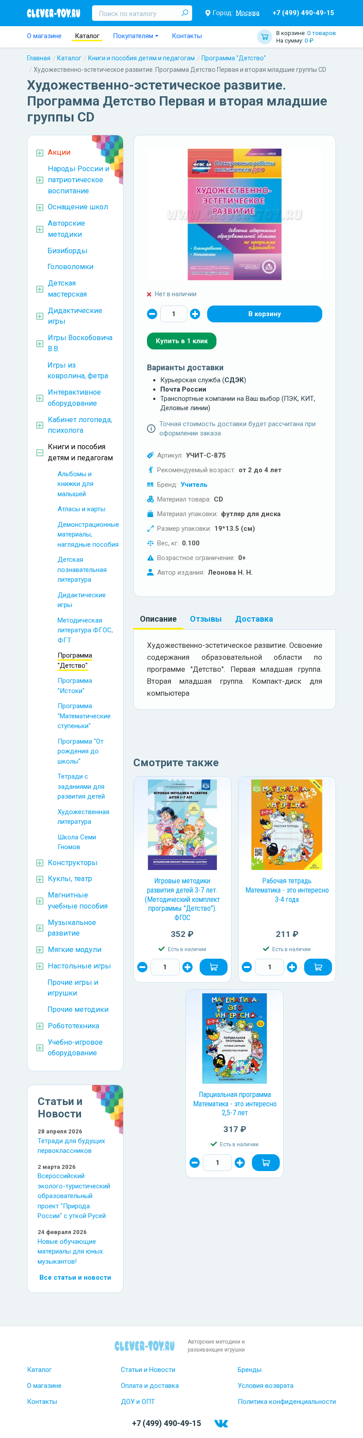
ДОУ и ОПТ (138, 1402)
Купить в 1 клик (182, 341)
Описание (158, 618)
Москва (247, 13)
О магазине (44, 36)
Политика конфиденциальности (287, 1402)
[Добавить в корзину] (214, 967)
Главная (38, 58)
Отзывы (206, 618)
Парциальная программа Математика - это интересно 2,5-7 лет (234, 1103)
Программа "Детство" (233, 58)
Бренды (250, 1370)
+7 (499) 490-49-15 (303, 13)
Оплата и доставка (150, 1386)
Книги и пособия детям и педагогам (141, 58)
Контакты (187, 36)
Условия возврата (265, 1386)
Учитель (194, 485)
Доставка (254, 618)
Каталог (87, 36)
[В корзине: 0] (264, 314)
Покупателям (133, 36)
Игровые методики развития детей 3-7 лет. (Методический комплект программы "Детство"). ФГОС (182, 899)
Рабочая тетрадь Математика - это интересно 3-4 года (287, 890)
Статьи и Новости (148, 1370)
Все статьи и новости (75, 1277)
